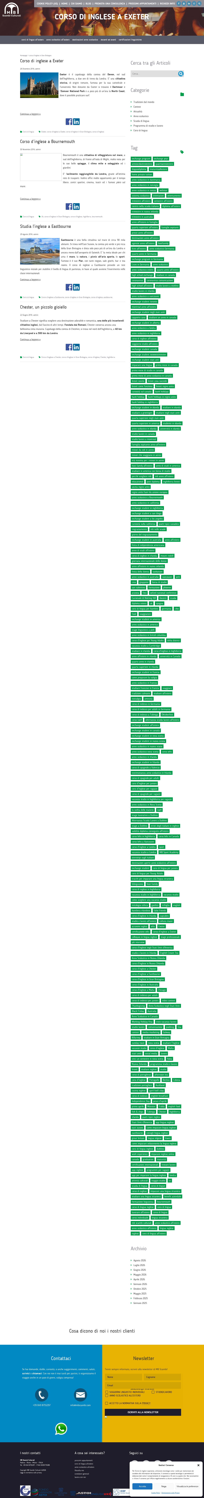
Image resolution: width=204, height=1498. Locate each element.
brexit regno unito (165, 386)
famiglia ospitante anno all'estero (148, 444)
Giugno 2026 (140, 1269)
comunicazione (155, 1027)
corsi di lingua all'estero (154, 1233)
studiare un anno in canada (162, 317)
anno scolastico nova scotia (145, 751)
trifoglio (166, 905)
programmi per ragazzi (158, 1170)
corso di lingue (158, 1185)
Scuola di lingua (141, 120)
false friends (160, 910)
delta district (173, 640)
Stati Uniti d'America (142, 1122)
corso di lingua (160, 1212)
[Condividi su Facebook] (69, 121)
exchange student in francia (145, 672)
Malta (171, 1048)
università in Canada (170, 656)
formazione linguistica (142, 1201)
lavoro (164, 1053)
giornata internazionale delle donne (149, 561)
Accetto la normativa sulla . (130, 1403)
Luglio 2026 (139, 1265)
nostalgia (136, 698)
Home (64, 3)
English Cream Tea (169, 952)
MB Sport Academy (169, 852)
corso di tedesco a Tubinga (145, 714)
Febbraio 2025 (141, 1298)
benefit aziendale (172, 1196)
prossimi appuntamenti (84, 1460)
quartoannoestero (164, 163)
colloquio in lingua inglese (144, 937)
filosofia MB (79, 1470)
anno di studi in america (168, 465)
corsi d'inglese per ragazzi (144, 788)
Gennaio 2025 (140, 1303)
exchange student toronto (144, 301)
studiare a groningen (142, 412)
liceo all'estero (139, 248)
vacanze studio (139, 1048)
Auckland (160, 1085)
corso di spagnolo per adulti (145, 778)
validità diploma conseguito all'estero (150, 831)
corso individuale (140, 1217)
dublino (160, 1148)
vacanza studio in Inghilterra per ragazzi (152, 799)
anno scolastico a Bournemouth (147, 497)
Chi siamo (76, 3)
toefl (159, 809)
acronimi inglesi (139, 926)
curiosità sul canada (142, 391)
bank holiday (138, 396)
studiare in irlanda (141, 651)
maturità (161, 1159)
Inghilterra (87, 216)
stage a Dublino (139, 825)
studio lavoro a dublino (167, 285)
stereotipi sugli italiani (143, 857)
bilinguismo (137, 884)
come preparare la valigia (144, 677)
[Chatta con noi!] (61, 1421)
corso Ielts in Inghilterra (143, 836)
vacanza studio (171, 894)
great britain (138, 1138)
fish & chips (137, 1111)
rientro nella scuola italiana (145, 206)
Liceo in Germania (140, 264)
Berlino (166, 1079)
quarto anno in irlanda (143, 661)
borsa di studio (159, 582)
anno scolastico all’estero (84, 1467)
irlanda (135, 1117)
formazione (154, 587)
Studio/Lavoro (164, 1392)
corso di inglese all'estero (144, 338)
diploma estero (139, 603)
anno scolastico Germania (161, 248)
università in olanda (170, 428)
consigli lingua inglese (157, 1132)
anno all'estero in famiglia (145, 222)
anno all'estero (172, 539)
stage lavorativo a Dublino (145, 815)
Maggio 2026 (140, 1274)
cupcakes (164, 915)
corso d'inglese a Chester (51, 357)
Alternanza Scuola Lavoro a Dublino (149, 820)
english (176, 905)
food (134, 614)
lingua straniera (160, 1217)
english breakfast (159, 1095)
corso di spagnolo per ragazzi (146, 794)
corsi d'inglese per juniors (144, 783)
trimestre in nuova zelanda (145, 211)
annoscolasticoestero (142, 163)
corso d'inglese (98, 132)
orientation (158, 195)
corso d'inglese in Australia (145, 984)
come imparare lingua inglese (161, 1127)
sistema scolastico (140, 195)
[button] (198, 1465)
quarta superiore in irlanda (145, 666)
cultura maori (166, 921)
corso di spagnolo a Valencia (146, 767)
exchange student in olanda (145, 407)
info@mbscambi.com (80, 1405)
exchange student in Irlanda (145, 762)
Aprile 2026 (139, 1279)
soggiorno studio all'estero (145, 343)
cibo (177, 608)
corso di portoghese (141, 1074)
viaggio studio (158, 1180)
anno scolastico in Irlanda (144, 756)
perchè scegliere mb (141, 476)
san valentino (138, 587)
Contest (137, 106)
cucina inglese (139, 1090)
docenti (163, 598)
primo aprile (138, 1106)
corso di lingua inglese (143, 1207)
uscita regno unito (141, 486)
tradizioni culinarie (141, 693)
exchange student (140, 868)
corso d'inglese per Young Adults (148, 640)
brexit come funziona (142, 386)
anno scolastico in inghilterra (146, 333)
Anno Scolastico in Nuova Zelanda (148, 958)
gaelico (155, 905)
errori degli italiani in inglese (165, 825)
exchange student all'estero (145, 725)
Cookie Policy (155, 1493)
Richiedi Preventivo (30, 48)
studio (163, 1069)
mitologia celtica (140, 905)
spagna (159, 603)
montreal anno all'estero (144, 306)
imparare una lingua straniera (165, 1191)
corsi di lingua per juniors (165, 868)
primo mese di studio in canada (147, 370)
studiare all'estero (162, 693)
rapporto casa (138, 317)
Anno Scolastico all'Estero (125, 1395)
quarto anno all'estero (168, 269)
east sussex (137, 1127)
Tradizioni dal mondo (144, 102)
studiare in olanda (172, 407)
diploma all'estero (171, 206)
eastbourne (108, 297)
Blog (88, 3)
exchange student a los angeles (147, 518)
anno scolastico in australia (145, 576)
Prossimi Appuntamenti (142, 3)
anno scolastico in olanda (144, 428)
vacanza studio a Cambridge (146, 645)
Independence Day (141, 1101)
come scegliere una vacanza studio (149, 899)
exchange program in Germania (147, 259)
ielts (153, 926)
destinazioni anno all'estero (145, 238)
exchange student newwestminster (149, 354)
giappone (143, 582)
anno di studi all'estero (143, 550)
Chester (103, 357)
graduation (148, 1159)
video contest (168, 1000)
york (178, 576)
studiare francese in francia (145, 688)
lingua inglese (166, 1228)
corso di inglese (139, 1191)
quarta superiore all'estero (145, 227)
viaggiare (167, 688)
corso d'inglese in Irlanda (144, 915)
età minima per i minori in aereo (148, 460)
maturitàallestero (158, 169)
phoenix (167, 587)
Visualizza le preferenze (187, 1486)
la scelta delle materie (143, 809)
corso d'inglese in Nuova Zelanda (148, 963)
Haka (169, 1058)
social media (151, 1053)
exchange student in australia (146, 539)
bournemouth (97, 216)
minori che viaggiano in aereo (146, 455)
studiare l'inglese (171, 1042)
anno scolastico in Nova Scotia (147, 804)
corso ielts (167, 751)
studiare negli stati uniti (168, 412)
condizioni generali (82, 1474)
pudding (170, 1027)
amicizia (148, 698)
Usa (179, 1027)
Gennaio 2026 (140, 1284)
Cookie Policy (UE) (47, 3)
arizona (135, 592)
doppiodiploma (139, 169)
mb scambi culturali (141, 1222)
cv (170, 1180)
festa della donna (140, 571)
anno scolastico (160, 264)
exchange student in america (146, 619)
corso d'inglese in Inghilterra (167, 651)
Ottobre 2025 (140, 1288)
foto (145, 592)
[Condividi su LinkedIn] (76, 121)
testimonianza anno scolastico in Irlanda (151, 772)
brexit (135, 1069)
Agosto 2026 (140, 1260)
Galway (166, 1032)
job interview (138, 942)
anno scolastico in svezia (144, 190)
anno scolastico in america (145, 624)
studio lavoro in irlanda (143, 290)
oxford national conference (163, 592)
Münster (151, 1106)
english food (174, 1106)
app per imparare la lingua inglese (149, 1175)
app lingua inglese (165, 1122)
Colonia (176, 1079)
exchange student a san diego (146, 513)
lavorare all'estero (140, 1212)
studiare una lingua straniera (146, 1196)
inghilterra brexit (171, 481)
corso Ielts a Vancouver (143, 841)
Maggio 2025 (140, 1293)
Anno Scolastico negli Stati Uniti (164, 1005)
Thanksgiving (138, 1005)
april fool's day (156, 1090)
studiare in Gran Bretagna (156, 1037)
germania (166, 608)
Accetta (142, 1486)
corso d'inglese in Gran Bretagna (78, 132)
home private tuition (142, 174)
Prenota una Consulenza (110, 3)
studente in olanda (172, 423)
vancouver (167, 576)
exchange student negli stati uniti (148, 312)
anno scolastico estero (142, 269)
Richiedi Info (167, 3)
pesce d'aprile (160, 1101)
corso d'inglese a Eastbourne (52, 297)
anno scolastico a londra (144, 328)
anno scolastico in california (145, 502)
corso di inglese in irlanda (144, 555)
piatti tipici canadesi (169, 523)
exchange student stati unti (145, 359)
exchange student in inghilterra (147, 508)
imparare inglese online (162, 1154)
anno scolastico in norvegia (145, 185)
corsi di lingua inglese (142, 1148)
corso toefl (137, 719)
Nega (163, 1486)
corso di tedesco (139, 1095)
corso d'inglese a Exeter (56, 132)
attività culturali (140, 1180)
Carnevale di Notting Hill (144, 598)
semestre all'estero (163, 200)
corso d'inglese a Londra (144, 846)
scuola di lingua (139, 1185)
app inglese (137, 1170)
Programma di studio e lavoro (148, 125)
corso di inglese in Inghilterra (146, 889)
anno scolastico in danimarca (146, 179)
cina (134, 582)
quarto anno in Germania (144, 253)
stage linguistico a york (143, 629)
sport (161, 846)
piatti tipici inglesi (151, 1117)
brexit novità (138, 381)
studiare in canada (165, 275)
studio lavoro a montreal (144, 439)
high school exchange (142, 275)
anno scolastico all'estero (167, 1222)
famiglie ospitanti (170, 227)
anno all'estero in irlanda (144, 656)
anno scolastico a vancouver (145, 296)
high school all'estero (142, 285)
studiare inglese (149, 1069)
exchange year (161, 158)
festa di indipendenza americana (148, 545)
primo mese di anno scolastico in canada (152, 375)
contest (135, 1032)
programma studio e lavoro (163, 1064)
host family (152, 884)
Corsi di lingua (28, 132)
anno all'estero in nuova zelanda (148, 566)
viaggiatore (145, 614)
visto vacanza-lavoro (166, 1021)
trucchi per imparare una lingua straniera (152, 878)
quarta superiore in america (145, 423)
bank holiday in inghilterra (145, 402)
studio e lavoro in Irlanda (144, 952)
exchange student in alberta (146, 322)
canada (135, 1159)
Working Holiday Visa (142, 1021)
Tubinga (151, 1111)
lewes (168, 1138)
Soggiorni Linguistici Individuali (126, 1392)
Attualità (138, 111)
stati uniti (136, 1053)
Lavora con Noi (80, 1477)
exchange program (141, 158)
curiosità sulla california (143, 523)
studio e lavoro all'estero (144, 921)
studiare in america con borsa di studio (151, 471)
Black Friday (138, 1011)
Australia (152, 1011)
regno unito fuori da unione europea (149, 492)
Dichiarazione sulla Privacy (171, 1493)
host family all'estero (142, 465)
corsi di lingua (164, 1207)
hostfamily (163, 243)
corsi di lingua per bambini (145, 608)
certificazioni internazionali (145, 1164)
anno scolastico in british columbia (149, 635)
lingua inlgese (155, 1138)
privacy (146, 1403)
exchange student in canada (146, 730)
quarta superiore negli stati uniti (148, 418)
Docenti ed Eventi (108, 40)
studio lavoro (138, 1027)
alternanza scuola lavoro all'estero (162, 719)
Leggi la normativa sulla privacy (31, 1473)
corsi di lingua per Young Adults (147, 873)
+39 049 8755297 (42, 1405)
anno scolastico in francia (144, 682)
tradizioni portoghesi (142, 1085)
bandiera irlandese (141, 910)
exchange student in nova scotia (148, 735)
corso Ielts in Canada (169, 836)
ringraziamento (139, 529)
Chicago (162, 989)
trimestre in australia (142, 216)
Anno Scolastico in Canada (145, 1016)
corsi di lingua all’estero (84, 1464)
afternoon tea (161, 1074)
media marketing (151, 1032)
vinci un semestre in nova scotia (147, 1058)
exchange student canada (144, 349)
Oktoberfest (167, 714)
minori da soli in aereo (143, 449)
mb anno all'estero (164, 476)
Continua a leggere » (30, 114)
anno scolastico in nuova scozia (147, 746)
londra (173, 1175)
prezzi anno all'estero (142, 232)
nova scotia (153, 1042)
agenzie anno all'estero (143, 243)
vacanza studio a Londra (144, 852)
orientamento (174, 195)
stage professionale (170, 937)
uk (42, 216)
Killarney (136, 1037)
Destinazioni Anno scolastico (85, 40)
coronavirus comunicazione (160, 280)
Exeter (43, 132)
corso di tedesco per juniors (145, 1000)
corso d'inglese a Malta (143, 989)
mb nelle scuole (158, 529)
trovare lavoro (168, 1164)
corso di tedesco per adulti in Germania (151, 709)
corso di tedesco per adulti (145, 995)
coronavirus (137, 280)
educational (137, 481)
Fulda (162, 1106)
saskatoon (158, 571)
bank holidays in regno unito (162, 396)
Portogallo (154, 1079)
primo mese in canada (167, 365)
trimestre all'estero (141, 200)
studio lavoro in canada (143, 433)
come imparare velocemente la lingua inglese (154, 1143)
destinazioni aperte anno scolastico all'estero (154, 862)
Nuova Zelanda (139, 1064)
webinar (163, 190)
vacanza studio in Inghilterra (146, 894)
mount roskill (167, 555)
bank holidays (162, 391)
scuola (173, 598)
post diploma (153, 481)
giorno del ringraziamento (144, 534)
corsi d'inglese (139, 1079)
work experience (140, 1154)
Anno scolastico (141, 116)
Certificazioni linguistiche (130, 40)
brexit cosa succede (157, 381)
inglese (135, 1233)
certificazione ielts (140, 931)
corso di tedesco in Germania (146, 704)
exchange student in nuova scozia (148, 741)
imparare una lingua (142, 365)
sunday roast (138, 1042)
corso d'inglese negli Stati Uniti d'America (152, 947)
